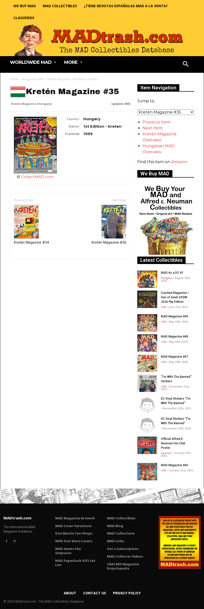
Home (14, 79)
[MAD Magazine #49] (147, 323)
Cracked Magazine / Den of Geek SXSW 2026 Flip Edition (175, 297)
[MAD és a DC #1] (147, 279)
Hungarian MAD (33, 79)
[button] (185, 64)
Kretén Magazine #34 (31, 242)
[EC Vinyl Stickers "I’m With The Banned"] (147, 405)
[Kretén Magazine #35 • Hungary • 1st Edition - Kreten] (35, 145)
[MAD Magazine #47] (147, 363)
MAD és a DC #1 (172, 272)
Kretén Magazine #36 (109, 242)
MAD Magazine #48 (174, 336)
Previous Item (156, 122)
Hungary (166, 278)
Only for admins (27, 268)
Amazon (179, 161)
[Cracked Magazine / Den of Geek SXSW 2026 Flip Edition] (147, 299)
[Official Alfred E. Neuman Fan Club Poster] (147, 445)
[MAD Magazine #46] (147, 471)
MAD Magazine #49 (174, 316)
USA (163, 307)
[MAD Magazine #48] (147, 343)
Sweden (166, 453)
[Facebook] (6, 541)
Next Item (153, 128)
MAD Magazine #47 (174, 356)
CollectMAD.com (37, 176)
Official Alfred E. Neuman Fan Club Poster (173, 443)
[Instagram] (14, 541)
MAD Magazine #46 (174, 465)
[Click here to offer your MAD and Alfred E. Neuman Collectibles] (165, 253)
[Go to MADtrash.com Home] (102, 40)
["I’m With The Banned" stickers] (147, 383)
